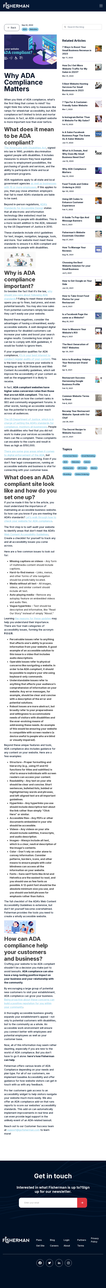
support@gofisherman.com (23, 1129)
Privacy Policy (95, 1240)
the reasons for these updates (33, 618)
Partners (81, 1240)
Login (66, 1240)
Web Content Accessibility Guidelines (26, 534)
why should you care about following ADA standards (28, 295)
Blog (52, 1240)
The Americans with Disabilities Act (25, 147)
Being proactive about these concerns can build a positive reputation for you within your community (29, 1003)
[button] (101, 6)
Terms (80, 1245)
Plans (39, 1240)
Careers (54, 1245)
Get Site (40, 1245)
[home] (16, 5)
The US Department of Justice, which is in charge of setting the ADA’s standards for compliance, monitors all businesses (29, 423)
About (67, 1245)
